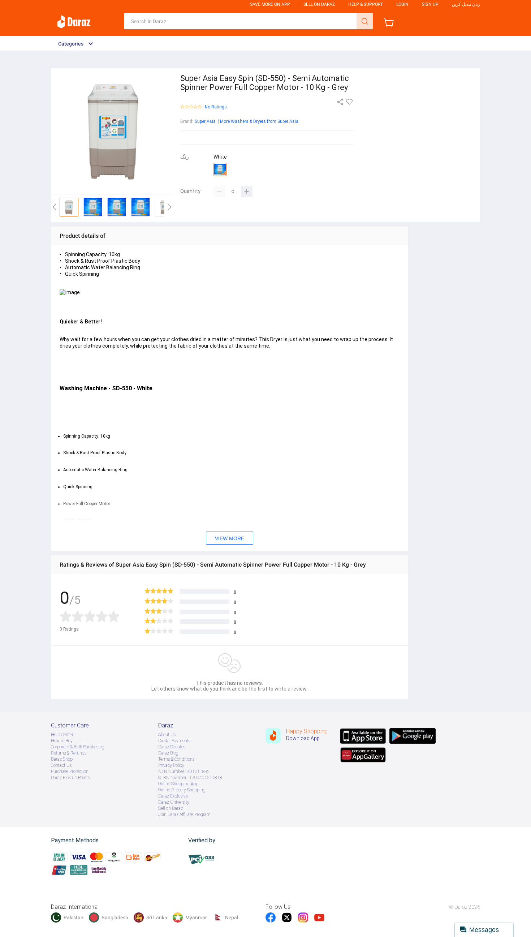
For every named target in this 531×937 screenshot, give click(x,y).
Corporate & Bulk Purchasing (77, 746)
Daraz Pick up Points (70, 777)
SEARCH (365, 21)
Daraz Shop (62, 759)
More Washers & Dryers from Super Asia (259, 121)
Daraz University (173, 802)
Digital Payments (174, 740)
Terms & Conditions (176, 759)
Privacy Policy (171, 765)
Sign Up (430, 4)
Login (402, 4)
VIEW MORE (229, 538)
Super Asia (205, 121)
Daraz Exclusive (173, 796)
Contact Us (61, 765)
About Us (167, 734)
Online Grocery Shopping (182, 789)
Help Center (62, 734)
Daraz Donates (171, 746)
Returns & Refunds (68, 753)
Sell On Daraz (319, 4)
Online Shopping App (178, 783)
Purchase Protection (69, 771)
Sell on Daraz (170, 808)
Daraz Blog (168, 753)
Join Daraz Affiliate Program (184, 814)
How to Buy (62, 740)
